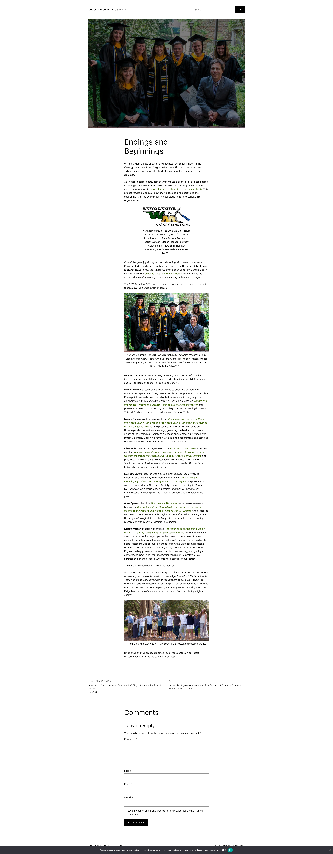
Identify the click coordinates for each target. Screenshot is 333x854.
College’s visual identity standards (163, 273)
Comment (130, 739)
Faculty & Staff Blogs (128, 685)
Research (144, 685)
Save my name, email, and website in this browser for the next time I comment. (165, 812)
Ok (230, 850)
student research (184, 688)
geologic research (192, 685)
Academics (93, 685)
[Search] (240, 9)
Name (128, 770)
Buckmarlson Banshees (183, 448)
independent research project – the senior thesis (175, 189)
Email (128, 784)
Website (128, 797)
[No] (329, 850)
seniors (205, 685)
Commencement (108, 685)
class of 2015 (175, 685)
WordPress (239, 846)
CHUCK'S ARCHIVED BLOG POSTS (107, 9)
